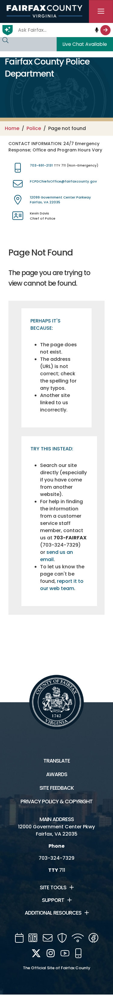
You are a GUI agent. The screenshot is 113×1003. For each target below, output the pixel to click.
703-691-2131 (41, 165)
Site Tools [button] (53, 887)
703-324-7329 (56, 858)
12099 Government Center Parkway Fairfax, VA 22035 (60, 200)
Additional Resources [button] (53, 912)
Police (34, 128)
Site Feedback (56, 788)
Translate (56, 760)
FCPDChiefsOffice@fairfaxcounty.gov (63, 181)
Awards (56, 774)
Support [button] (53, 900)
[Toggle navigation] (101, 11)
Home (12, 128)
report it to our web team (61, 585)
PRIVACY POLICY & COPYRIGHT (56, 801)
